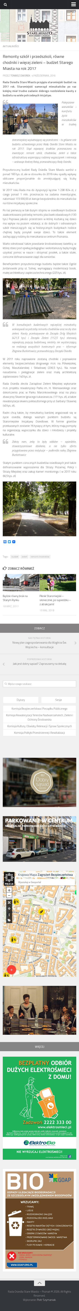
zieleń (24, 556)
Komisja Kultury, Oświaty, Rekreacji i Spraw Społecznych (39, 726)
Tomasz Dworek (20, 75)
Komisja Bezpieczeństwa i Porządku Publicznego (39, 708)
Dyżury (21, 700)
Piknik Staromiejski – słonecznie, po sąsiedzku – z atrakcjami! (55, 600)
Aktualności (11, 46)
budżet (15, 556)
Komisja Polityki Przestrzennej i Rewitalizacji (39, 733)
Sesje (58, 700)
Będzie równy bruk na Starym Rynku (15, 598)
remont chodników (40, 556)
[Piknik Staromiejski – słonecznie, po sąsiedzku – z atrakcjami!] (58, 582)
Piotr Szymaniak (46, 1300)
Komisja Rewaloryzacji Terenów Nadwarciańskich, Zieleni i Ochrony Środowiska (39, 717)
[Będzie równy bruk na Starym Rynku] (21, 582)
